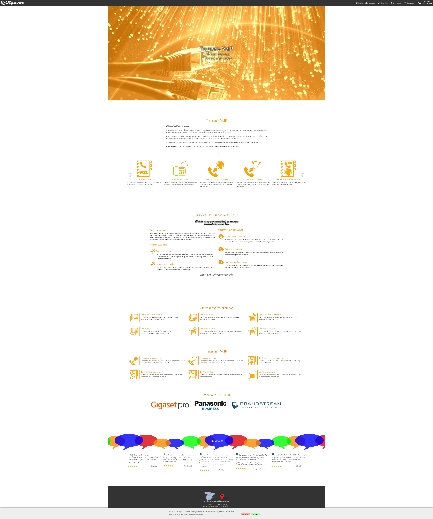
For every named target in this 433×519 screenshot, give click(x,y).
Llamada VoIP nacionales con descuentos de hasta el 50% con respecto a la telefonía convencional (216, 182)
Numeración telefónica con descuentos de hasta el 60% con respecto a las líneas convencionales (289, 181)
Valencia (221, 506)
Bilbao (216, 506)
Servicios (384, 3)
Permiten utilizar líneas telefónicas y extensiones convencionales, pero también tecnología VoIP (157, 330)
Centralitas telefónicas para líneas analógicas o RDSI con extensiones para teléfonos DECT (278, 316)
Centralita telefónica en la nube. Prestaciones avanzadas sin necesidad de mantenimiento (280, 330)
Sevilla (226, 506)
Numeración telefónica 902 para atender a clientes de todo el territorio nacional (221, 374)
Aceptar (255, 514)
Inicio (360, 3)
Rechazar (245, 514)
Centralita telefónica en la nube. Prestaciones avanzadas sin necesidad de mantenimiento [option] (144, 181)
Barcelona (211, 506)
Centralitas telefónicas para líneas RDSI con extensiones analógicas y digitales (219, 316)
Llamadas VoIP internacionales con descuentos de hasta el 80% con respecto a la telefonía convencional (180, 182)
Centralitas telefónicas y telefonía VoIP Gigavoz (217, 505)
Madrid (205, 506)
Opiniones (397, 3)
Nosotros (371, 3)
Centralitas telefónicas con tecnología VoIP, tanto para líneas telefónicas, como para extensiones (221, 330)
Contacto (410, 3)
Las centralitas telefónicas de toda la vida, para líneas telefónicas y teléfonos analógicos (159, 316)
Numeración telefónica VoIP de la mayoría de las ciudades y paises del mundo (252, 181)
